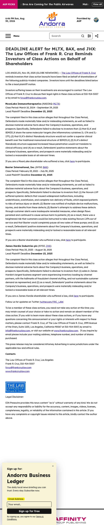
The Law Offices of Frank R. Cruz (78, 72)
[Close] (53, 466)
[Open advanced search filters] (89, 36)
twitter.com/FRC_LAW (51, 301)
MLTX (56, 103)
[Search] (82, 36)
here (72, 161)
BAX (45, 167)
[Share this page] (97, 36)
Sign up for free (29, 511)
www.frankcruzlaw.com (66, 330)
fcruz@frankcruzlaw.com (33, 97)
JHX (48, 246)
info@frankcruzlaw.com (17, 330)
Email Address (15, 499)
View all (97, 4)
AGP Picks (9, 4)
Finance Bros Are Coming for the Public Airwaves (42, 4)
